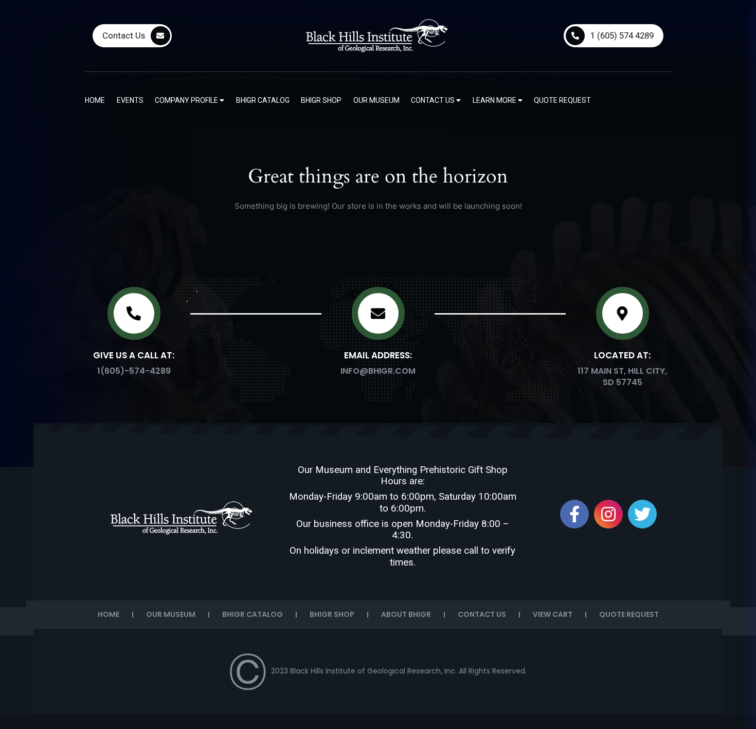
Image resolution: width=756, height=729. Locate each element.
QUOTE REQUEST (629, 614)
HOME (108, 614)
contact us (433, 100)
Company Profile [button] (187, 100)
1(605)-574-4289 (134, 371)
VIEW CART (552, 614)
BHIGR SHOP (332, 614)
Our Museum (376, 100)
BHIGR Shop (321, 100)
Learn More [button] (495, 100)
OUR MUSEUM (170, 614)
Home (95, 100)
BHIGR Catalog (263, 100)
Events (130, 100)
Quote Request (562, 100)
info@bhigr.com (378, 371)
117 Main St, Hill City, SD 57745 (622, 376)
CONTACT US (482, 614)
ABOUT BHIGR (406, 614)
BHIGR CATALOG (252, 614)
